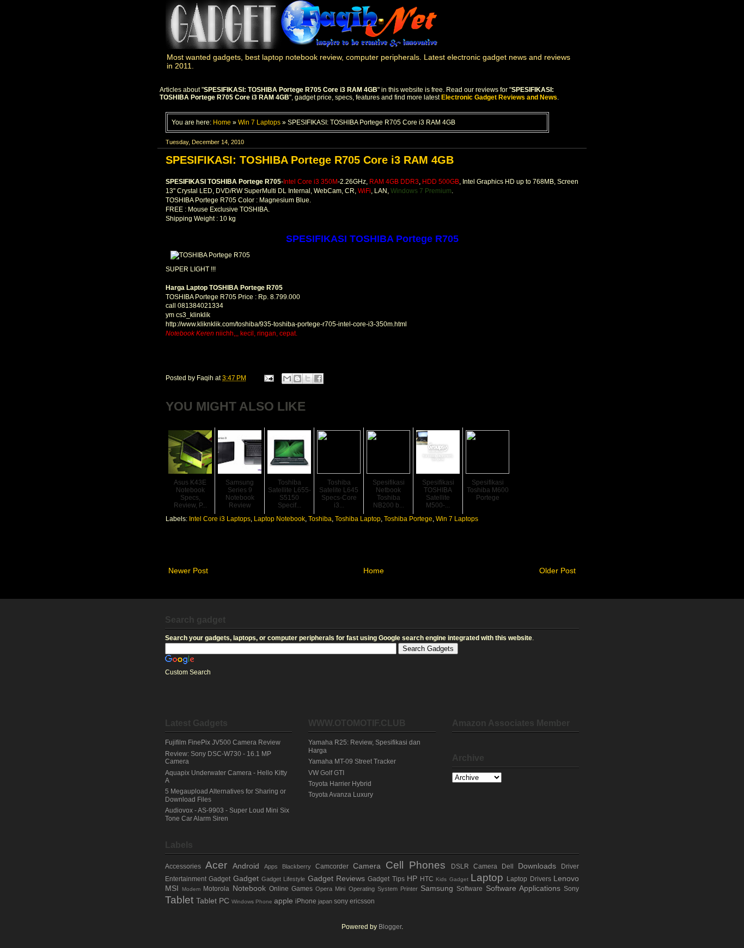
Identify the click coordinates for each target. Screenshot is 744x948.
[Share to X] (307, 378)
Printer (409, 888)
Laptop (487, 877)
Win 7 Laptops (259, 122)
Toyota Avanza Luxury (340, 794)
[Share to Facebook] (318, 378)
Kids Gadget (452, 879)
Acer (216, 865)
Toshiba (320, 519)
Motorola (216, 889)
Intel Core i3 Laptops (220, 519)
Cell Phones (416, 865)
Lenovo (566, 878)
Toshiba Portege (408, 519)
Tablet (179, 900)
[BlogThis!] (297, 378)
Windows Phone (251, 901)
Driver (570, 866)
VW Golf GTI (326, 773)
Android (246, 866)
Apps (271, 866)
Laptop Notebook (279, 519)
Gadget (246, 878)
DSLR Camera (474, 866)
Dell (508, 866)
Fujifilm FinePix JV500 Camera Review (222, 742)
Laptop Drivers (529, 879)
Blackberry (296, 866)
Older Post (557, 570)
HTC (427, 879)
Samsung (436, 888)
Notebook (249, 888)
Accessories (183, 866)
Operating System (373, 888)
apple (283, 900)
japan (325, 901)
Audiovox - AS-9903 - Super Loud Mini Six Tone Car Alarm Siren (227, 814)
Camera (367, 866)
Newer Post (188, 570)
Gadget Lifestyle (283, 879)
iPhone (305, 901)
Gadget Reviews (336, 878)
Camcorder (332, 866)
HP (412, 878)
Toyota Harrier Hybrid (339, 784)
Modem (191, 889)
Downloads (537, 866)
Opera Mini (330, 888)
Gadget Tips (386, 879)
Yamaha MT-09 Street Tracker (352, 761)
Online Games (291, 889)
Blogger (390, 927)
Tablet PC (212, 900)
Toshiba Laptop (358, 519)
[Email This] (287, 378)
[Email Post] (268, 378)
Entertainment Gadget (197, 879)
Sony (571, 889)
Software (469, 889)
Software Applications (523, 888)
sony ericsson (354, 901)
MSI (172, 888)
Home (222, 122)
